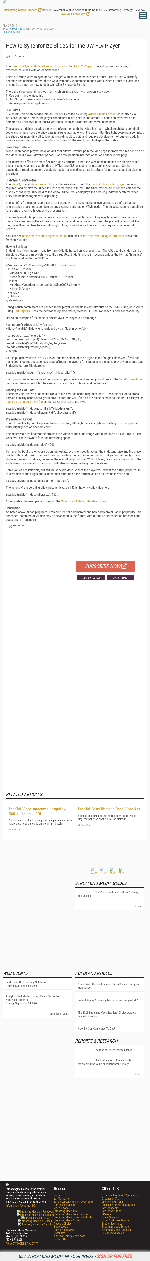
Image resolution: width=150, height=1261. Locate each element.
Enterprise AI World (112, 1201)
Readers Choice (62, 1223)
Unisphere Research (113, 1232)
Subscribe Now (102, 566)
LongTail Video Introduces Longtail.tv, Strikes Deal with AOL (37, 811)
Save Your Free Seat (72, 14)
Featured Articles (12, 31)
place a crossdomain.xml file (24, 402)
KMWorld (107, 1214)
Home (57, 1195)
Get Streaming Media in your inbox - (75, 1256)
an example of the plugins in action (44, 236)
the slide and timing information (103, 236)
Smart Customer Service (115, 1220)
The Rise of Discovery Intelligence (113, 1050)
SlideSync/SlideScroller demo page (83, 501)
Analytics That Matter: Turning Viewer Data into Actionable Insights (32, 998)
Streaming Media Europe (115, 1226)
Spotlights (59, 1232)
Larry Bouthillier (14, 28)
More (138, 906)
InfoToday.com (110, 1207)
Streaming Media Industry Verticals (73, 1217)
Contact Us (60, 1239)
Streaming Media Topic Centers (71, 1214)
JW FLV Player (82, 66)
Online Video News (64, 1229)
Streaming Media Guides (67, 1220)
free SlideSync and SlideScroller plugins (37, 66)
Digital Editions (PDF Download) (73, 1201)
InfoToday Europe (111, 1211)
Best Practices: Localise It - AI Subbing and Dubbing (108, 894)
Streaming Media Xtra (66, 1211)
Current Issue (91, 577)
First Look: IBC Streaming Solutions (26, 982)
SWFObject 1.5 (23, 311)
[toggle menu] (143, 15)
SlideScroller (38, 184)
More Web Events (59, 1014)
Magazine (61, 1198)
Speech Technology (113, 1223)
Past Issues (120, 577)
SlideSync (18, 184)
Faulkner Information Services (118, 1204)
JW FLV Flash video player (108, 184)
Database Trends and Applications (121, 1195)
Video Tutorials (62, 1207)
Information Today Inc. (18, 1205)
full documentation (131, 379)
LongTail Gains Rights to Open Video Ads (109, 809)
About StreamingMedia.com (69, 1236)
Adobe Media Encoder (102, 114)
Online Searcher (110, 1217)
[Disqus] (75, 641)
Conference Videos (64, 1204)
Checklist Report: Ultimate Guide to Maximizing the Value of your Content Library (106, 1062)
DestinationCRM (111, 1198)
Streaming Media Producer (116, 1229)
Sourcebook (61, 1226)
